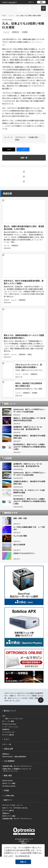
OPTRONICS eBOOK (8, 786)
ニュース (11, 15)
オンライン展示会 (8, 735)
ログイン (31, 2)
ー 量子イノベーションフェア (12, 718)
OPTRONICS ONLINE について (24, 839)
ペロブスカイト (20, 137)
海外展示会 (5, 729)
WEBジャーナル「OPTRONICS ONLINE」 (15, 808)
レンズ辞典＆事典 (8, 795)
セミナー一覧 (6, 744)
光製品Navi (5, 754)
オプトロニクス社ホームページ (12, 805)
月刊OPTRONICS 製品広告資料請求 (14, 756)
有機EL (17, 140)
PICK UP (6, 300)
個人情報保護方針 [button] (22, 856)
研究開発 (25, 32)
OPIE (3, 716)
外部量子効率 (33, 137)
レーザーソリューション (10, 727)
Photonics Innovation (9, 724)
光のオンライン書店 (8, 783)
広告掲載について (24, 841)
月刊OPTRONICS (7, 781)
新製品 (30, 354)
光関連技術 (15, 32)
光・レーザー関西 (8, 721)
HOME (4, 15)
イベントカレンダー (8, 732)
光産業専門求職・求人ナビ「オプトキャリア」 (17, 766)
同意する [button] (23, 862)
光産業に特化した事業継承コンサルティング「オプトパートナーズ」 (16, 770)
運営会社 (24, 843)
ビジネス (25, 374)
